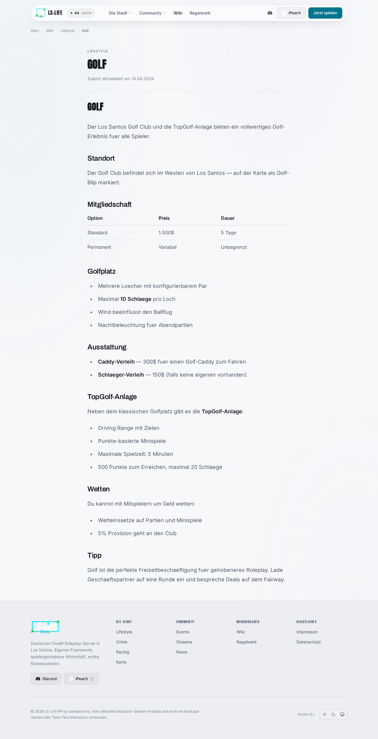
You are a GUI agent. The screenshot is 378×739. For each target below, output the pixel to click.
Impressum (307, 631)
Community (150, 12)
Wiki (178, 12)
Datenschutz (308, 641)
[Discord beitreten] (270, 13)
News (181, 651)
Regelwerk (200, 12)
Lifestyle (68, 30)
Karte (121, 661)
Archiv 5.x (306, 714)
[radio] (324, 714)
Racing (122, 651)
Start (35, 30)
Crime (121, 641)
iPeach (295, 12)
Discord (50, 678)
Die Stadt (118, 12)
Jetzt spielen (325, 12)
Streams (184, 641)
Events (182, 631)
